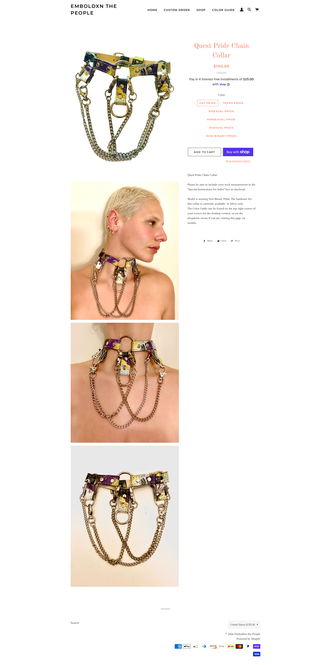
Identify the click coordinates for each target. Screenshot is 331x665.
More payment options (238, 160)
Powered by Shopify (248, 638)
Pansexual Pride (221, 119)
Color (221, 95)
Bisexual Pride (221, 111)
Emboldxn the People (94, 9)
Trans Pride (233, 102)
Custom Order (177, 10)
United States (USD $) (242, 624)
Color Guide (223, 10)
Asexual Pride (221, 127)
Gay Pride (207, 102)
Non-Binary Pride (221, 135)
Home (152, 10)
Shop (201, 10)
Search (75, 623)
